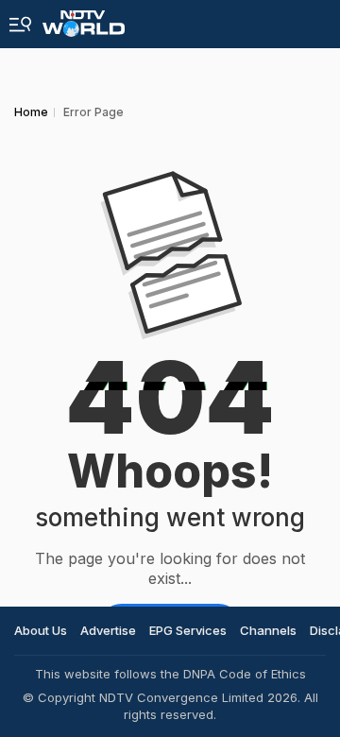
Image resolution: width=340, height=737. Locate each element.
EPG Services (188, 630)
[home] (83, 18)
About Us (40, 630)
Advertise (108, 630)
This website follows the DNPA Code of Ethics (170, 673)
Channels (268, 630)
